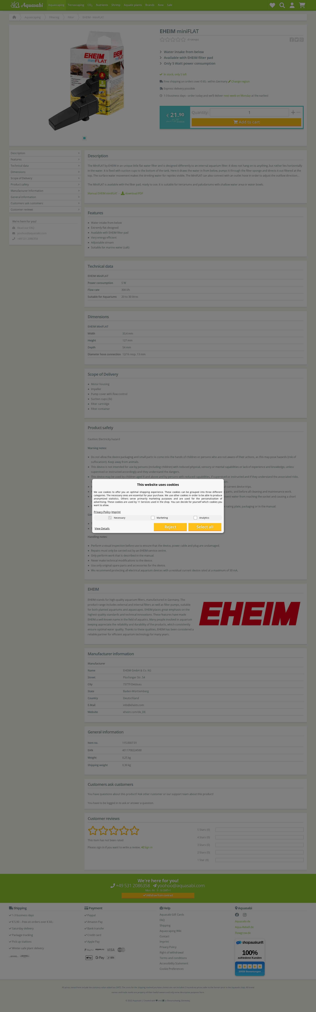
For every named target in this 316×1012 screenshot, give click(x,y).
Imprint (116, 512)
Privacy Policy (102, 512)
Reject (170, 526)
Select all (205, 526)
